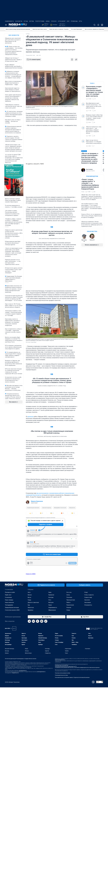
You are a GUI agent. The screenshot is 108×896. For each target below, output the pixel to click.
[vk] (33, 621)
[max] (41, 621)
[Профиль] (102, 25)
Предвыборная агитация (12, 607)
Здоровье (30, 610)
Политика (69, 597)
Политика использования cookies (62, 673)
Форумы (31, 21)
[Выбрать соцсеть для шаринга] (76, 59)
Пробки (54, 25)
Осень (68, 595)
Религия (68, 607)
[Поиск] (94, 25)
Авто (29, 592)
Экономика (87, 602)
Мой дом (50, 602)
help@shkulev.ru (15, 672)
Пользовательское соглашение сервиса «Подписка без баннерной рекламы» (72, 677)
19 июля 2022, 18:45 (30, 55)
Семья (68, 610)
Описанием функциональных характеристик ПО (66, 666)
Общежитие (72, 507)
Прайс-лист (8, 595)
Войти (31, 563)
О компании (8, 597)
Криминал (51, 595)
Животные (31, 607)
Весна (29, 597)
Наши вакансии (9, 602)
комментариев (34, 59)
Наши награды (9, 600)
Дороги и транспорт (33, 602)
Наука (50, 605)
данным (30, 416)
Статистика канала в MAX (12, 610)
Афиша (48, 21)
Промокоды (74, 21)
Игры (80, 21)
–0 (75, 538)
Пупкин (31, 542)
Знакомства (18, 21)
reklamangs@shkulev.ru (60, 659)
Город (29, 600)
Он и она (68, 592)
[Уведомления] (98, 25)
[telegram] (29, 621)
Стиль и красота (89, 595)
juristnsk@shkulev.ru (41, 671)
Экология (87, 600)
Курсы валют (62, 21)
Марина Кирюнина (37, 501)
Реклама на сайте (10, 592)
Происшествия (70, 600)
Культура (50, 597)
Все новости (14, 35)
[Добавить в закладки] (72, 59)
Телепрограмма (39, 21)
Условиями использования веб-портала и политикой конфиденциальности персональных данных (77, 667)
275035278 (32, 530)
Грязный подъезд (46, 507)
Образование (52, 610)
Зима (49, 592)
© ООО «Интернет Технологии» (12, 682)
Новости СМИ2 (30, 574)
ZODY (68, 21)
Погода (26, 21)
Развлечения (70, 605)
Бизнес (30, 595)
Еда (29, 605)
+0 (71, 538)
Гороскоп (54, 21)
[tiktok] (45, 621)
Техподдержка (9, 605)
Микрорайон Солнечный (60, 507)
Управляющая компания (33, 507)
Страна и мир (88, 597)
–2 (75, 550)
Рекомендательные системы (61, 675)
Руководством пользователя (61, 665)
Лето (49, 600)
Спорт (86, 592)
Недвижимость (9, 21)
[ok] (37, 621)
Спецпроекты (88, 605)
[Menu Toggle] (6, 25)
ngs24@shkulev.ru (23, 670)
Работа (68, 602)
